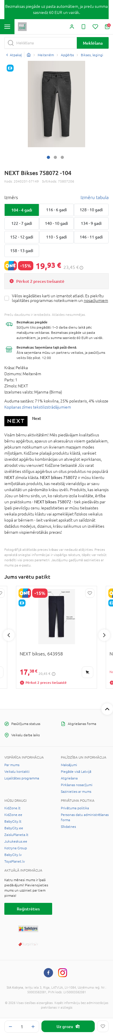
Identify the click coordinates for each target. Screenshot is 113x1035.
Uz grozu (65, 1026)
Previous (8, 635)
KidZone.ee (13, 815)
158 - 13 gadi (21, 250)
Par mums (11, 765)
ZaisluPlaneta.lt (16, 835)
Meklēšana (93, 43)
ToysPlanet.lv (14, 861)
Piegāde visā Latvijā (76, 772)
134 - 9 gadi (91, 223)
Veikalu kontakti (17, 772)
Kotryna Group (15, 848)
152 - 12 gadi (21, 237)
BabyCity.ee (13, 828)
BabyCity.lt (12, 821)
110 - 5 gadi (56, 237)
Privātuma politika (75, 808)
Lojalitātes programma (21, 778)
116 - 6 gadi (56, 209)
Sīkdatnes (68, 827)
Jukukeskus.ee (15, 841)
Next (36, 418)
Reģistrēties (28, 908)
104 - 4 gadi (21, 209)
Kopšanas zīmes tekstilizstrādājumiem (37, 407)
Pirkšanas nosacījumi (76, 785)
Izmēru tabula (95, 197)
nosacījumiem (96, 300)
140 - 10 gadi (56, 223)
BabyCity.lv (13, 855)
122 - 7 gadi (21, 223)
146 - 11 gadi (91, 237)
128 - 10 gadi (91, 209)
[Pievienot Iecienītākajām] (103, 1026)
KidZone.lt (12, 808)
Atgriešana (69, 778)
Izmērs (11, 197)
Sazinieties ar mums (76, 792)
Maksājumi (69, 765)
